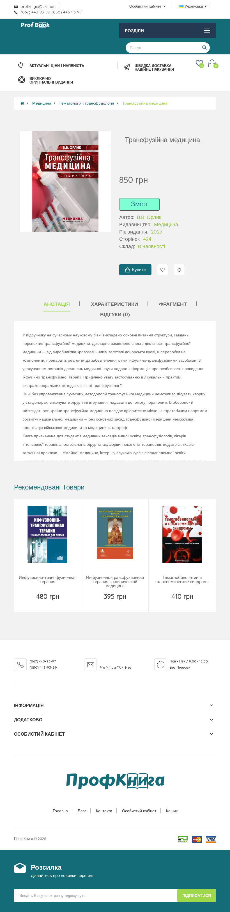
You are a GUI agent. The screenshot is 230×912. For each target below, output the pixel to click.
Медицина (41, 103)
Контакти (104, 810)
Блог (82, 810)
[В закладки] (35, 604)
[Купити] (183, 604)
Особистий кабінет (139, 810)
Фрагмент (173, 304)
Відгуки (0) (115, 314)
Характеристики (114, 304)
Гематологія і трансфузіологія (86, 103)
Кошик (172, 810)
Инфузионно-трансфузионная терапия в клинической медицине (115, 581)
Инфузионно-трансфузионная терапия (48, 579)
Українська (193, 6)
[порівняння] (60, 604)
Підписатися (196, 895)
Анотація (56, 304)
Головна (60, 810)
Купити (139, 269)
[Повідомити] (48, 604)
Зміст (139, 204)
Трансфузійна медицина (144, 103)
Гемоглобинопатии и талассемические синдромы (182, 579)
